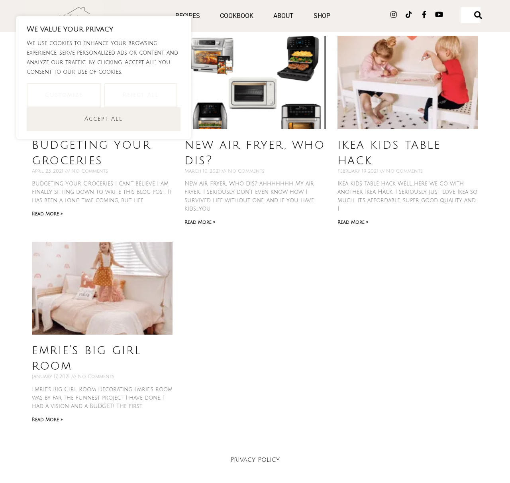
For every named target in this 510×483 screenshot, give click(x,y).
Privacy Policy (255, 459)
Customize (64, 95)
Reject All (141, 95)
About (283, 16)
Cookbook (236, 16)
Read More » (47, 214)
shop (322, 16)
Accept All (103, 119)
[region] (103, 78)
